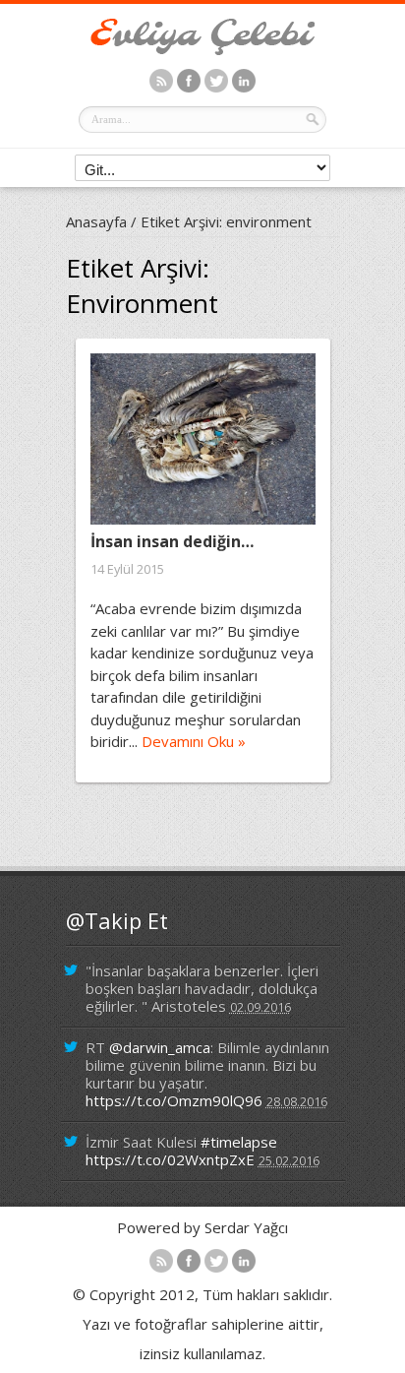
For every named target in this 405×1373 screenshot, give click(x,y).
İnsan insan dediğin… (172, 541)
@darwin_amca (159, 1047)
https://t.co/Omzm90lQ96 (174, 1100)
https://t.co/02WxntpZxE (170, 1159)
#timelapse (239, 1142)
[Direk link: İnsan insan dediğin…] (203, 439)
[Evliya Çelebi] (202, 49)
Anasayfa (96, 221)
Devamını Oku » (194, 741)
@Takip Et (117, 920)
